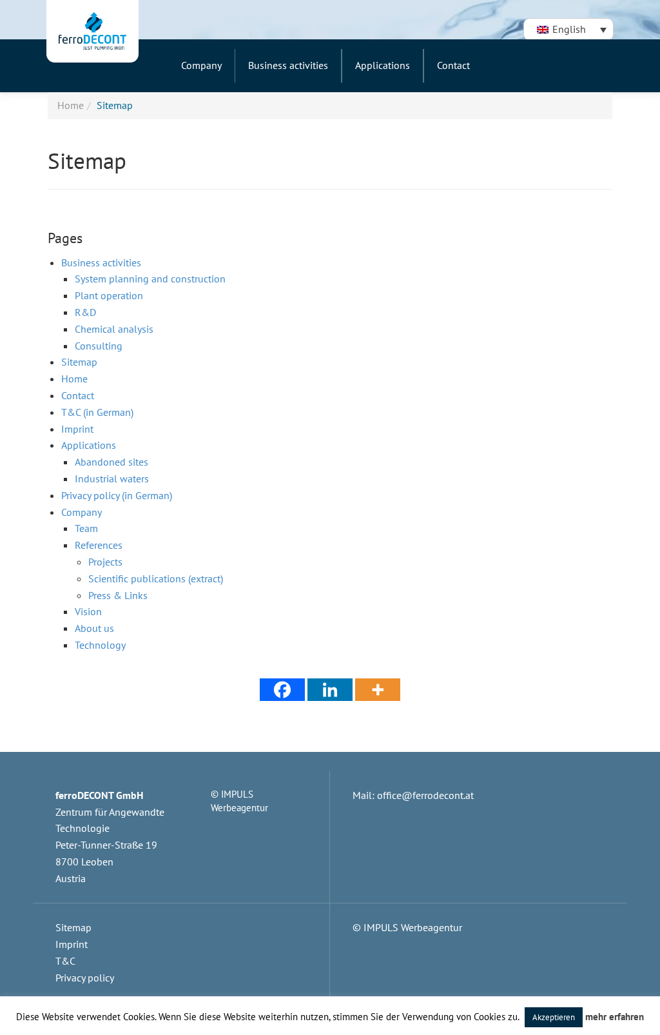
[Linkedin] (330, 689)
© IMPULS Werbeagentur (407, 927)
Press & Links (118, 595)
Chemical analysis (114, 328)
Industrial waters (112, 478)
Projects (105, 561)
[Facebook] (282, 689)
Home (70, 105)
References (98, 544)
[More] (377, 689)
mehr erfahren (614, 1016)
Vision (88, 611)
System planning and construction (150, 278)
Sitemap (79, 361)
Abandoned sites (111, 461)
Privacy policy (84, 977)
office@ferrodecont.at (425, 795)
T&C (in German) (97, 412)
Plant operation (109, 295)
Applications (88, 445)
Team (86, 528)
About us (94, 628)
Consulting (98, 345)
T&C (65, 960)
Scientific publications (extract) (155, 578)
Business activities (101, 262)
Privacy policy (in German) (116, 495)
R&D (85, 312)
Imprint (77, 428)
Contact (77, 395)
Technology (100, 644)
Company (81, 512)
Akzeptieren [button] (553, 1017)
